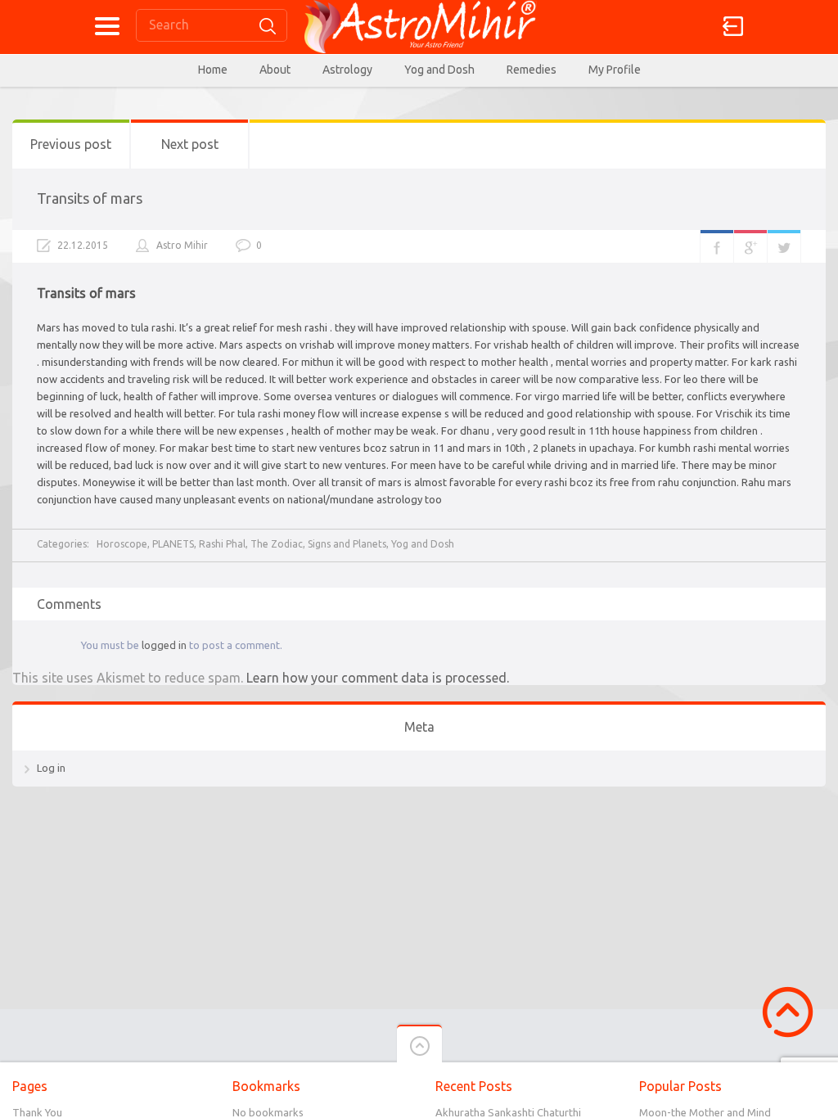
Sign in (733, 26)
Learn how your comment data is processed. (377, 677)
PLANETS (173, 544)
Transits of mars (89, 198)
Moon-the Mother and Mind (705, 1112)
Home (213, 69)
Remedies (531, 69)
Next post (190, 144)
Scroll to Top (787, 1012)
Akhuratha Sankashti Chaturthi (508, 1112)
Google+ (750, 246)
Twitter (784, 246)
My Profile (614, 69)
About (275, 69)
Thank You (37, 1112)
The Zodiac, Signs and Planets (318, 544)
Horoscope (122, 544)
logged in (164, 645)
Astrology (347, 69)
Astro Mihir (182, 245)
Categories (106, 26)
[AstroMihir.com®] (419, 26)
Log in (51, 767)
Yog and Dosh (439, 69)
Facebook (717, 246)
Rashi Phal (222, 544)
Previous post (70, 144)
